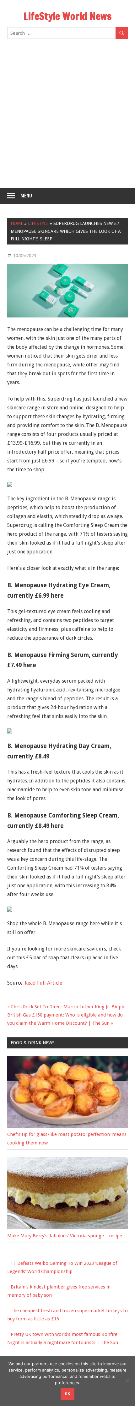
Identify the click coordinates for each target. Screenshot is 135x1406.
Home (17, 223)
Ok (67, 1394)
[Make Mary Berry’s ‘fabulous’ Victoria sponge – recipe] (67, 1227)
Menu (26, 195)
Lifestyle (38, 223)
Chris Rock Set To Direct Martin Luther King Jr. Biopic (67, 1007)
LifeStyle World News (67, 16)
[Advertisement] (67, 117)
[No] (127, 1381)
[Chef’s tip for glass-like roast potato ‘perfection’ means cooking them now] (67, 1126)
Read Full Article (43, 983)
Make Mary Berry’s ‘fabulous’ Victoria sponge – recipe (64, 1236)
